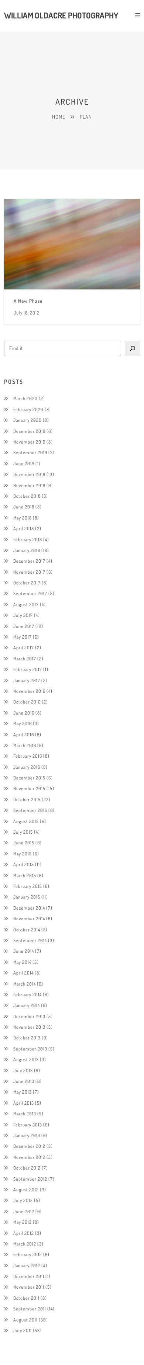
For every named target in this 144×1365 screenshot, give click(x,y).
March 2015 (24, 875)
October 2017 (27, 583)
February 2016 (27, 756)
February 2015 (27, 886)
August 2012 (26, 1189)
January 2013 (26, 1135)
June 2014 (23, 951)
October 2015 (27, 799)
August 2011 (25, 1320)
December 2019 (29, 431)
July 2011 (22, 1330)
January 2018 (26, 550)
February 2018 (27, 539)
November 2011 (28, 1287)
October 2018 (27, 496)
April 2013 (23, 1103)
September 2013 (30, 1049)
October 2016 (27, 702)
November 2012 (29, 1157)
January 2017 (26, 680)
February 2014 (27, 994)
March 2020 (25, 398)
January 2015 (26, 897)
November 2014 (29, 918)
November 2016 (29, 691)
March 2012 (24, 1244)
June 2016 (23, 713)
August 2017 (26, 604)
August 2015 (26, 821)
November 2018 (29, 485)
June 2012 (23, 1211)
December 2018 (29, 474)
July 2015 (23, 832)
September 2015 (30, 810)
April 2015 (23, 864)
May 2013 (22, 1092)
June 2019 (23, 463)
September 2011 (29, 1309)
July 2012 (23, 1200)
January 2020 (27, 420)
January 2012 (26, 1265)
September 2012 (30, 1179)
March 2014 (24, 984)
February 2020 (28, 409)
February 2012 (27, 1254)
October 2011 (26, 1298)
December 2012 (29, 1146)
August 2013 (26, 1059)
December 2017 (29, 561)
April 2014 (23, 973)
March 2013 (24, 1113)
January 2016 (26, 767)
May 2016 (22, 723)
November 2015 (29, 788)
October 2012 (27, 1168)
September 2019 (30, 452)
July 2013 (23, 1070)
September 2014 (30, 940)
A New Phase (28, 301)
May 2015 (22, 854)
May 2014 (22, 962)
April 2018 (23, 528)
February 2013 (27, 1125)
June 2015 (23, 842)
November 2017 (29, 572)
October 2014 (26, 929)
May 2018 (22, 518)
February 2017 (27, 669)
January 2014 (26, 1005)
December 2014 (29, 908)
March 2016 (24, 745)
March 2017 (24, 658)
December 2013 (29, 1016)
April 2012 (23, 1233)
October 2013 (27, 1038)
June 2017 (23, 626)
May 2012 (22, 1222)
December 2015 (29, 778)
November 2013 (29, 1027)
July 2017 (23, 615)
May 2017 (22, 637)
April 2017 (23, 647)
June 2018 (23, 507)
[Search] (132, 348)
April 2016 (23, 734)
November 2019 (29, 442)
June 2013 (23, 1081)
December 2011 (28, 1276)
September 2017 (30, 593)
